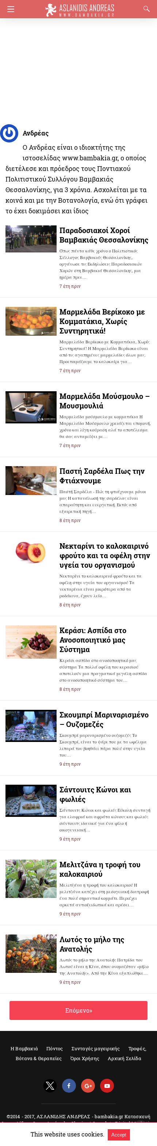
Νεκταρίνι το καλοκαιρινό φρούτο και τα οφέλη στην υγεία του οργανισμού (105, 555)
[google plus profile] (88, 1086)
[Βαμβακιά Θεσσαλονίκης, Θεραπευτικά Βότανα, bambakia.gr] (79, 7)
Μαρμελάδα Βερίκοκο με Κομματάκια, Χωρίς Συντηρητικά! (102, 321)
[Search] (145, 9)
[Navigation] (9, 9)
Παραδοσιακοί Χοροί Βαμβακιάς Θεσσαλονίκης (104, 234)
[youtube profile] (107, 1086)
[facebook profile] (69, 1086)
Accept (118, 1135)
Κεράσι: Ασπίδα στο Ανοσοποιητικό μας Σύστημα (93, 639)
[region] (76, 69)
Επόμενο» (78, 1010)
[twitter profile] (50, 1086)
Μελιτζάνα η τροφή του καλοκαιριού (100, 869)
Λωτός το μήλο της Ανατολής (92, 943)
